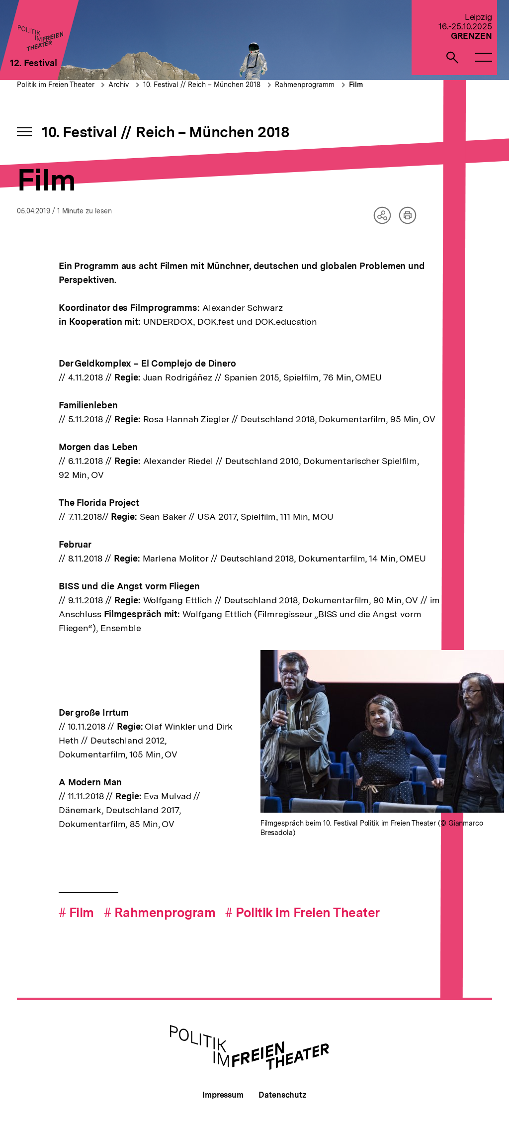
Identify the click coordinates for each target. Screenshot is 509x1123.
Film (356, 85)
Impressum (223, 1095)
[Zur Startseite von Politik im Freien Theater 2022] (40, 48)
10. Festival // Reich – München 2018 (201, 85)
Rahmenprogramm (305, 85)
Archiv (118, 85)
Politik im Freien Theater (56, 85)
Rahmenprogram (160, 912)
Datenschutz (282, 1095)
